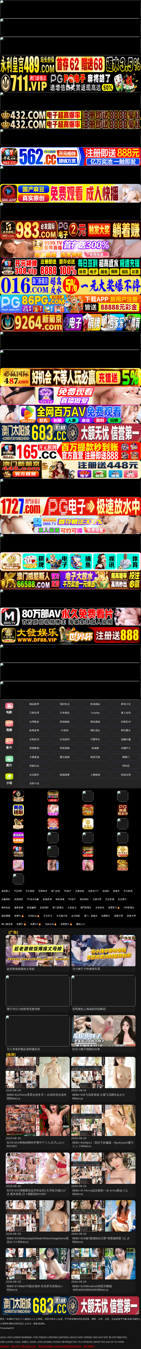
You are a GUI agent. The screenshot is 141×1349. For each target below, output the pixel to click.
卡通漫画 (34, 757)
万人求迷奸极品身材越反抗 (23, 1049)
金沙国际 (75, 915)
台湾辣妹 (34, 721)
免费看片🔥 (114, 907)
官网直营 (42, 890)
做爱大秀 (118, 915)
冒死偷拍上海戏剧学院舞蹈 (89, 1009)
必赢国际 (5, 899)
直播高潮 (47, 899)
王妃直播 (109, 899)
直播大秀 (131, 915)
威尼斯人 (5, 890)
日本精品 (65, 712)
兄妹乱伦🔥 (51, 924)
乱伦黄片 (122, 899)
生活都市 (34, 774)
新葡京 (116, 890)
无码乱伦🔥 (34, 915)
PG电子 (67, 890)
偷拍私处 (5, 907)
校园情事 (65, 774)
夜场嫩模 (31, 907)
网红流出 (95, 730)
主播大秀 (97, 899)
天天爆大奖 (62, 915)
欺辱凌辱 (34, 730)
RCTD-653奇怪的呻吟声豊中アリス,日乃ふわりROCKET (36, 1144)
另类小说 (34, 783)
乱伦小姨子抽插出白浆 (86, 1049)
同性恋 (125, 765)
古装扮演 (34, 739)
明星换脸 (65, 748)
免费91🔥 (21, 924)
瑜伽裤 (95, 748)
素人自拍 (126, 712)
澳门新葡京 (58, 907)
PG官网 (18, 890)
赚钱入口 (80, 924)
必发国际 (44, 907)
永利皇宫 (99, 907)
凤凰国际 (18, 899)
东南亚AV (126, 721)
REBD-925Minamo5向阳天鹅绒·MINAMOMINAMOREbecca (92, 1287)
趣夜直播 (18, 907)
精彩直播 (60, 899)
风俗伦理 (126, 774)
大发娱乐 (72, 907)
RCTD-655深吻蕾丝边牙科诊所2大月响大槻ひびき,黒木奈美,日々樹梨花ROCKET (36, 1192)
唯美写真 (95, 757)
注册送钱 (79, 890)
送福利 (105, 890)
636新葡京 (129, 907)
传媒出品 (34, 765)
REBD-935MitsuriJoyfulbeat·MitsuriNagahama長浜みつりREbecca (38, 1240)
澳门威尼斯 (7, 924)
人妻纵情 (95, 774)
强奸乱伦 (65, 704)
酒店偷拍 (84, 899)
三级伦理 (34, 712)
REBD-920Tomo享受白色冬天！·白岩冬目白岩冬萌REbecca (37, 1096)
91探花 (64, 730)
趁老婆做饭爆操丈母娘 (21, 969)
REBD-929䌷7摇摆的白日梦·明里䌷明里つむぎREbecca (101, 1240)
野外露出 (126, 730)
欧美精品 (95, 704)
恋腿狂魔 (126, 739)
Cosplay (95, 712)
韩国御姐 (65, 721)
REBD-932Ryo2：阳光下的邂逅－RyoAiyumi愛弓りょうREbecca (103, 1144)
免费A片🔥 (35, 924)
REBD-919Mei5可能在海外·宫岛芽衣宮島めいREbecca (35, 1287)
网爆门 (125, 757)
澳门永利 (55, 890)
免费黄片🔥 (66, 924)
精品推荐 (34, 704)
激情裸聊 (5, 915)
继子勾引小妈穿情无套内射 (23, 1009)
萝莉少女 (126, 704)
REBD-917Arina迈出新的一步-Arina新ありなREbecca (100, 1192)
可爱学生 (95, 739)
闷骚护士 (126, 748)
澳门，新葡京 (90, 915)
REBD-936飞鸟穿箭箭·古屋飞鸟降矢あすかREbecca (98, 1096)
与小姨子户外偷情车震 (86, 969)
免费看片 (105, 915)
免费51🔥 (19, 915)
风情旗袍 (34, 748)
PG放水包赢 (33, 899)
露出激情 (65, 757)
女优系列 (65, 739)
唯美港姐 (95, 721)
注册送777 (93, 890)
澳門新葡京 (86, 907)
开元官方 (48, 915)
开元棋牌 (30, 890)
